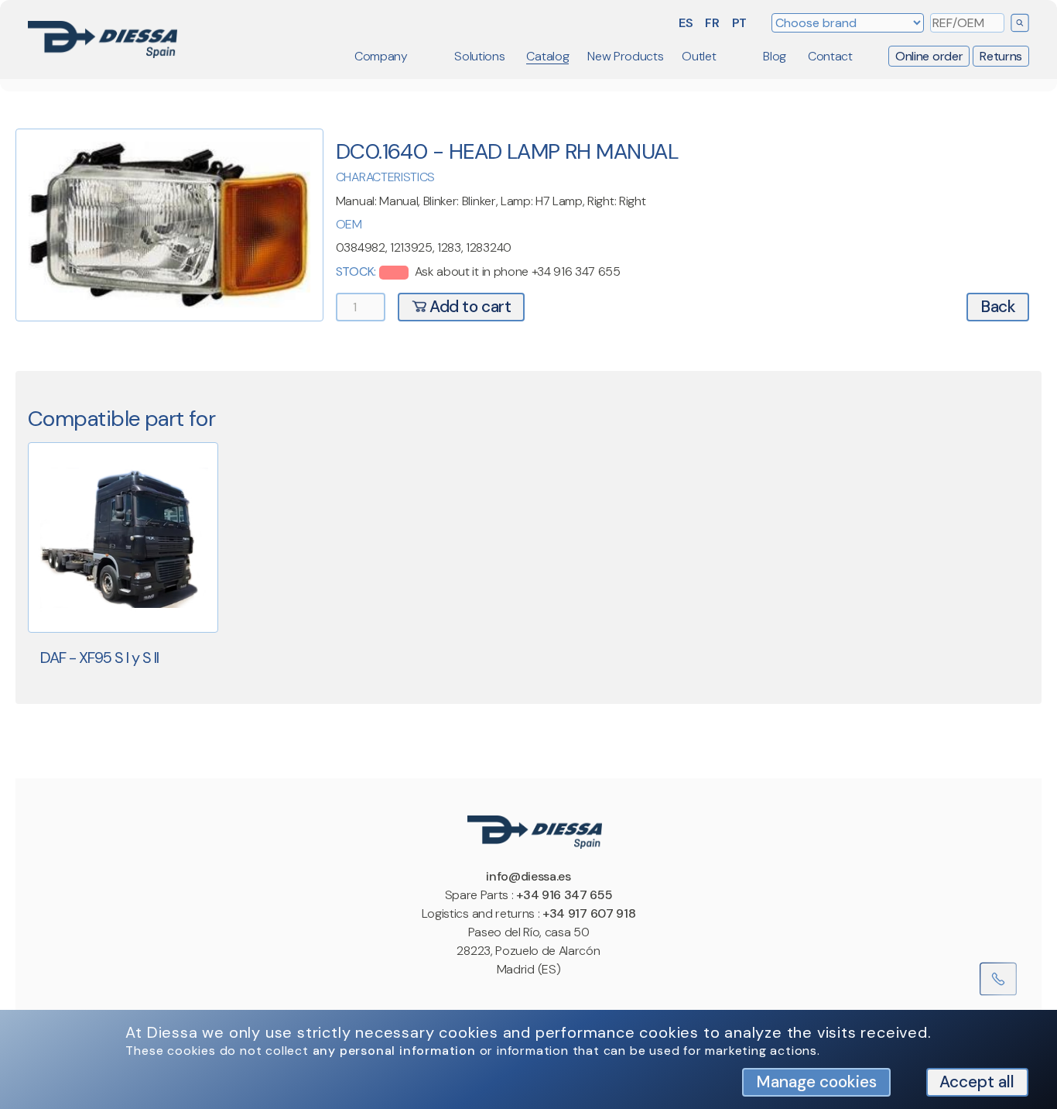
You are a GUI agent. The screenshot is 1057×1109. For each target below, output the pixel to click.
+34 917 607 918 (588, 913)
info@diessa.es (528, 876)
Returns (1001, 56)
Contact (830, 56)
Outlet (699, 56)
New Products (625, 56)
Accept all (976, 1081)
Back (997, 306)
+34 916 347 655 (564, 895)
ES (686, 23)
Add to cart (468, 306)
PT (739, 23)
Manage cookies (816, 1081)
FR (712, 23)
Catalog (547, 56)
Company (381, 56)
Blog (774, 56)
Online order (929, 56)
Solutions (479, 56)
